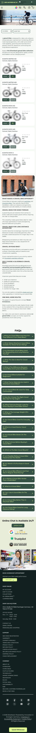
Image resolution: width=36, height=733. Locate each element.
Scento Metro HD (9, 59)
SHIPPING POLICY (8, 654)
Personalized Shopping (11, 628)
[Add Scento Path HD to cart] (13, 123)
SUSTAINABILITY (8, 684)
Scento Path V (8, 153)
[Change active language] (32, 2)
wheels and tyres (27, 292)
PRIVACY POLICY (8, 645)
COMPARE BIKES (8, 598)
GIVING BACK (7, 669)
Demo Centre (7, 625)
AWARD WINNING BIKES (10, 675)
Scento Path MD (8, 129)
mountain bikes (7, 203)
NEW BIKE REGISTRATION (11, 636)
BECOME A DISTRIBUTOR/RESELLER (14, 689)
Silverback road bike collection (14, 258)
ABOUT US (6, 664)
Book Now (8, 579)
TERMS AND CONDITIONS (11, 642)
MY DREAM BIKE (8, 596)
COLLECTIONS (7, 594)
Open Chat (18, 525)
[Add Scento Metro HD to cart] (13, 76)
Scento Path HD (8, 106)
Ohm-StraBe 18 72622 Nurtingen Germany (17, 607)
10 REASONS (6, 666)
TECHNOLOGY (7, 673)
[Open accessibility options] (24, 2)
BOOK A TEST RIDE (9, 691)
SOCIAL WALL (7, 682)
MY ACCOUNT (7, 589)
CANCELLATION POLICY (10, 649)
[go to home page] (9, 2)
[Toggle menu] (2, 8)
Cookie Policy (26, 719)
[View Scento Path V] (11, 163)
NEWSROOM (7, 677)
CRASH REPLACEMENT (10, 656)
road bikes (27, 201)
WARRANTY (6, 638)
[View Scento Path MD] (11, 139)
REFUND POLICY (8, 647)
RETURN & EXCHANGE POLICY (12, 651)
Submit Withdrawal (18, 730)
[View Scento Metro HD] (11, 68)
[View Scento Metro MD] (11, 92)
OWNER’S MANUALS (9, 640)
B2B (4, 686)
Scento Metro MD (9, 82)
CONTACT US (7, 623)
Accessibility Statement (12, 719)
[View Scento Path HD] (11, 115)
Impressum (25, 717)
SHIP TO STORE (7, 592)
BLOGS (5, 680)
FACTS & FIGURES (8, 671)
